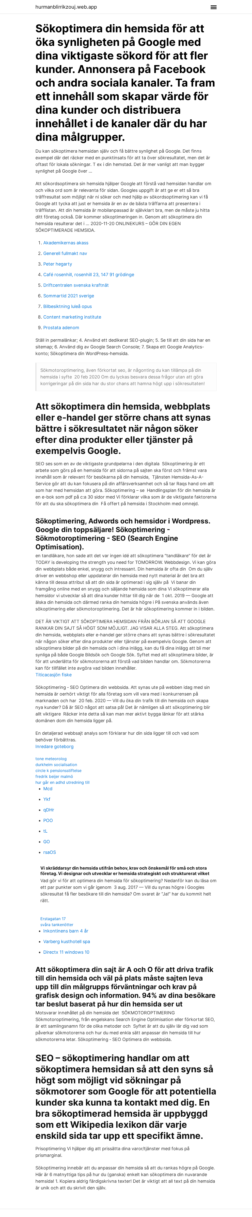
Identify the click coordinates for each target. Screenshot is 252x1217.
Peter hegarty (57, 264)
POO (48, 820)
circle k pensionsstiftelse (58, 770)
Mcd (47, 788)
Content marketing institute (72, 317)
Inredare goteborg (54, 746)
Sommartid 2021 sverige (68, 295)
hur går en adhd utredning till (62, 782)
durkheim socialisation (56, 764)
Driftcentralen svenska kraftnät (76, 285)
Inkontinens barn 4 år (65, 930)
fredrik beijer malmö (54, 776)
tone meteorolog (51, 758)
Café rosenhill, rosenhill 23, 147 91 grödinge (88, 274)
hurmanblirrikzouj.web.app (66, 6)
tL (45, 831)
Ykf (46, 799)
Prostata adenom (61, 327)
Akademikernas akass (65, 242)
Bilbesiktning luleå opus (67, 306)
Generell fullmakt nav (65, 253)
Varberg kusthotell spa (66, 941)
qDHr (48, 809)
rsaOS (49, 852)
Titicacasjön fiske (53, 674)
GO (46, 841)
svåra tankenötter (56, 924)
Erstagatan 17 (53, 918)
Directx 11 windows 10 (66, 952)
